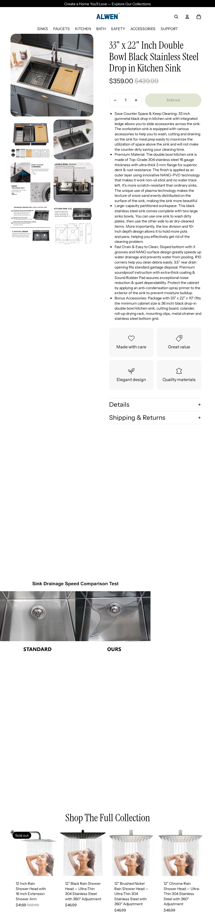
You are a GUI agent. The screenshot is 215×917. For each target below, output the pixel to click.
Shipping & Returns (137, 417)
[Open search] (176, 17)
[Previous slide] (14, 853)
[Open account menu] (187, 17)
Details (119, 404)
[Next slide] (53, 853)
